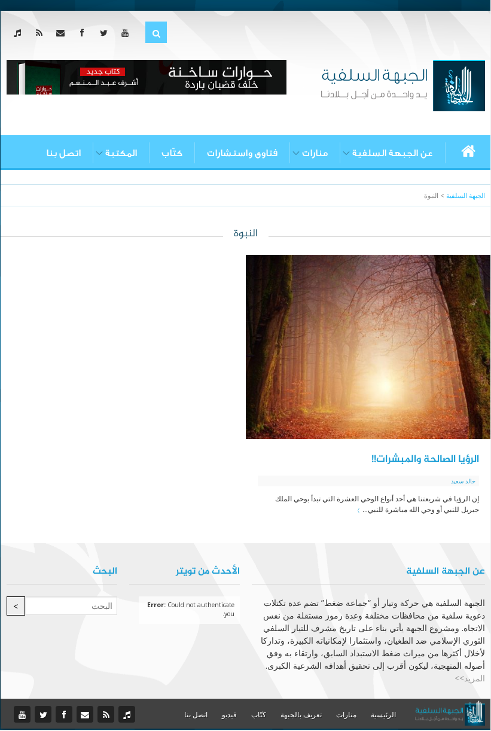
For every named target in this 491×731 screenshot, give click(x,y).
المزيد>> (470, 678)
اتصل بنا (63, 153)
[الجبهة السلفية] (403, 84)
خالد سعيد (463, 481)
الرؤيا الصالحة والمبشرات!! (425, 459)
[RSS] (41, 32)
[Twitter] (106, 32)
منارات (315, 153)
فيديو (229, 714)
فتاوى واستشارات (242, 153)
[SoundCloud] (20, 32)
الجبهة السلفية (465, 195)
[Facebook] (85, 32)
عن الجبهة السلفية (392, 153)
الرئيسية (383, 714)
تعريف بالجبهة (301, 714)
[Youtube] (128, 32)
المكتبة (121, 153)
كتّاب (171, 153)
